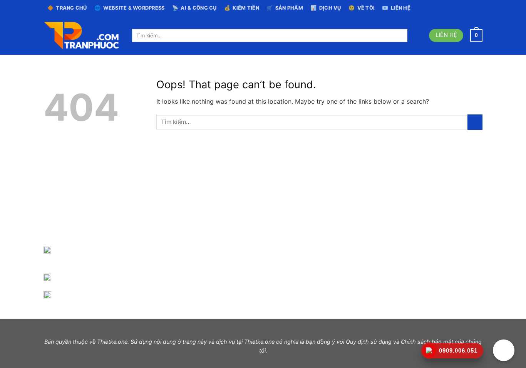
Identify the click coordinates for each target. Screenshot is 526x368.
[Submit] (413, 35)
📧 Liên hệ (396, 8)
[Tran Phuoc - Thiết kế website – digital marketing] (82, 36)
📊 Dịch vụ (325, 8)
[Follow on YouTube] (478, 8)
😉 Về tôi (361, 8)
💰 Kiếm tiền (241, 8)
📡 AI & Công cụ (194, 8)
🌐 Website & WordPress (129, 8)
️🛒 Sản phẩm (284, 8)
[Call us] (471, 8)
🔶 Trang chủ (67, 8)
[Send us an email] (464, 8)
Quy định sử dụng (369, 341)
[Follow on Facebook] (456, 8)
